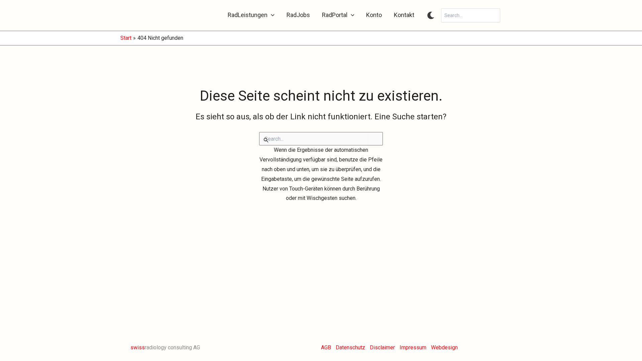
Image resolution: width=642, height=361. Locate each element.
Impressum (413, 347)
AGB (326, 347)
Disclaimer (382, 347)
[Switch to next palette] (430, 15)
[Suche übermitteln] (266, 140)
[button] (271, 15)
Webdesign (444, 347)
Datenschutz (350, 347)
